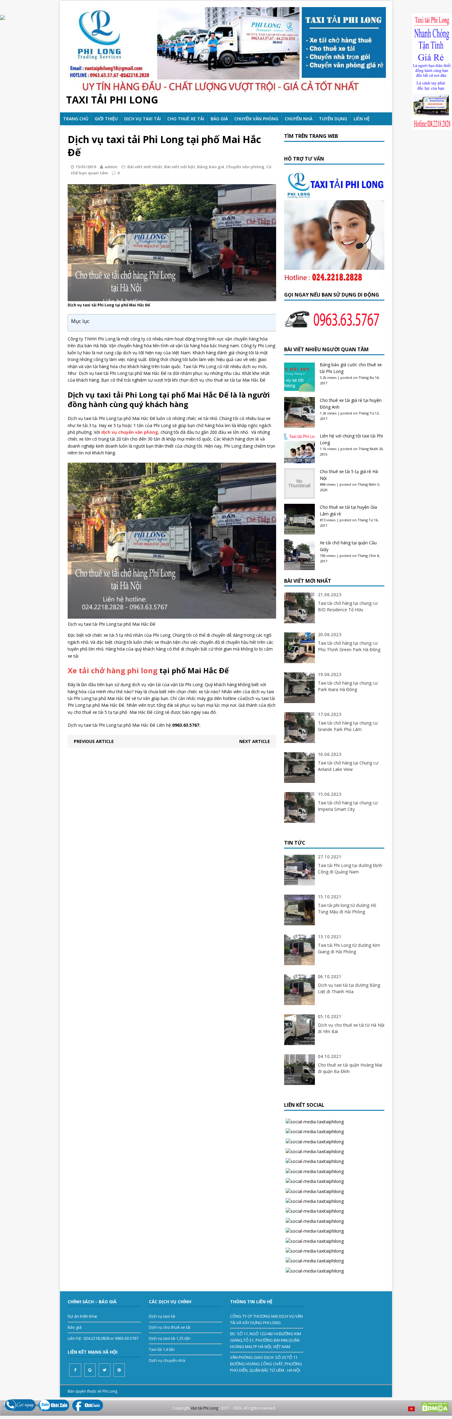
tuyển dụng (333, 119)
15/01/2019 (86, 166)
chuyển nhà (298, 119)
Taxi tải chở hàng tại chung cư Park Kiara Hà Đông (348, 686)
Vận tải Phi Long (204, 1408)
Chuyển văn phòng (256, 119)
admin (111, 166)
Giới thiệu (106, 119)
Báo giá (219, 119)
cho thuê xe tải (185, 119)
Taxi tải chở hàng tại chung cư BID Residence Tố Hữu (348, 606)
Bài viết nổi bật (179, 166)
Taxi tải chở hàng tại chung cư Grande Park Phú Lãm (348, 726)
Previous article (94, 741)
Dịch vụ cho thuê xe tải (169, 1327)
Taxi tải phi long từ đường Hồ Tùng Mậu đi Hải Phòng (347, 908)
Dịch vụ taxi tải (142, 119)
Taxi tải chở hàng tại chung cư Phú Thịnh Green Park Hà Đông (349, 646)
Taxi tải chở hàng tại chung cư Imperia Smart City (348, 806)
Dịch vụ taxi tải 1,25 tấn (169, 1338)
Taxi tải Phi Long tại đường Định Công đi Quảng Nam (350, 868)
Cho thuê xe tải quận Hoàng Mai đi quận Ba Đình (350, 1068)
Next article (254, 741)
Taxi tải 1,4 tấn (162, 1349)
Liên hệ (362, 119)
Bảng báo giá (210, 166)
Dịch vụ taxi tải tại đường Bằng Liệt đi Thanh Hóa (349, 988)
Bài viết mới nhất (144, 166)
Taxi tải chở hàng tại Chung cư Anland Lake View (348, 766)
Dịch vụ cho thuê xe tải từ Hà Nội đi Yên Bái (351, 1028)
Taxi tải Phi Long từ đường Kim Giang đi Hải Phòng (349, 948)
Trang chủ (75, 119)
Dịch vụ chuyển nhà (167, 1360)
